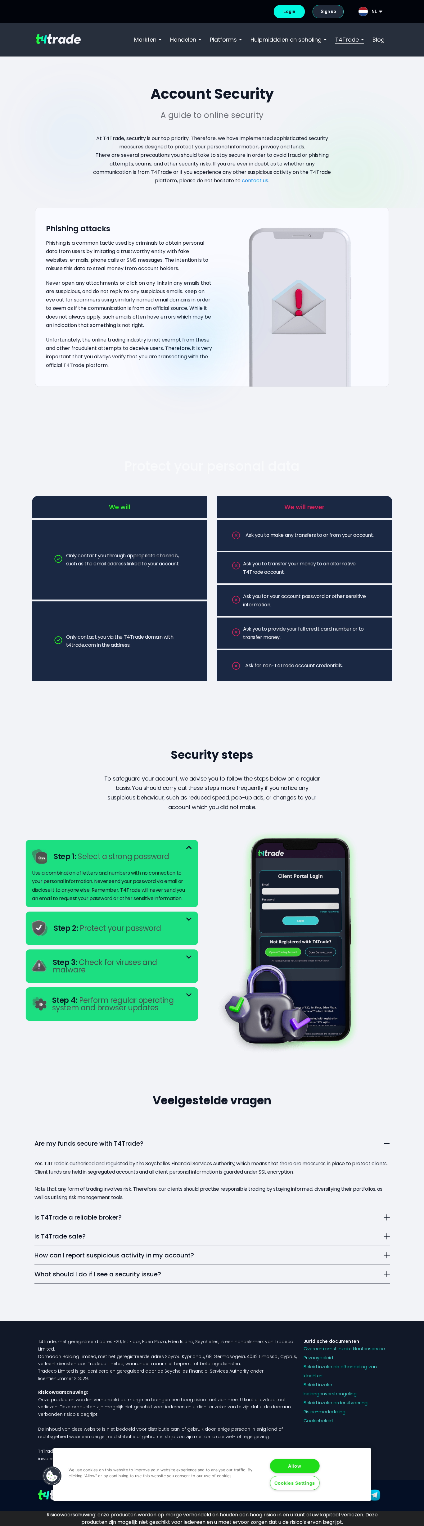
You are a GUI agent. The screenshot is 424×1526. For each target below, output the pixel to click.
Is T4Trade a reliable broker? (78, 1217)
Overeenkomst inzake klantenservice (344, 1349)
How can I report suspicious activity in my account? (114, 1255)
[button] (112, 856)
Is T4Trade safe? (60, 1236)
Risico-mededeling (324, 1412)
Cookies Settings (294, 1483)
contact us (255, 180)
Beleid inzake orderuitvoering (336, 1403)
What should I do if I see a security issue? (97, 1274)
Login (289, 11)
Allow (294, 1466)
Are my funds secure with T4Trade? (88, 1143)
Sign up (328, 11)
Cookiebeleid (318, 1421)
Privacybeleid (318, 1358)
